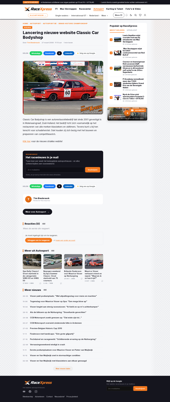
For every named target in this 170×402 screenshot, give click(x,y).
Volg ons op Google (87, 53)
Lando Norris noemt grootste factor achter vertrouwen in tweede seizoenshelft (122, 2)
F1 (56, 9)
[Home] (38, 8)
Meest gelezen (117, 30)
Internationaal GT (79, 16)
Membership (28, 397)
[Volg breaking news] (127, 15)
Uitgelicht (132, 30)
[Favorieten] (140, 15)
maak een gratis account (65, 240)
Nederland (94, 16)
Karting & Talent (114, 9)
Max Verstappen (68, 9)
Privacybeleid (72, 397)
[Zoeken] (135, 15)
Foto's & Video (133, 9)
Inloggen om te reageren (39, 240)
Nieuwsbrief (59, 397)
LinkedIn (68, 53)
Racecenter (85, 9)
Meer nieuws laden (63, 369)
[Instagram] (36, 391)
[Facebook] (30, 391)
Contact (49, 397)
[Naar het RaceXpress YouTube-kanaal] (127, 114)
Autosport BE (50, 23)
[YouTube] (24, 391)
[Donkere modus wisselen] (131, 15)
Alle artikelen (38, 15)
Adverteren (39, 397)
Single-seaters (62, 16)
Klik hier (27, 141)
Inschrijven (92, 170)
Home (25, 23)
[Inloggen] (145, 15)
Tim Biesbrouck (33, 43)
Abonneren (139, 110)
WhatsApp (35, 53)
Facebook (49, 53)
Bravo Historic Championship (73, 23)
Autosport (98, 9)
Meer (105, 16)
